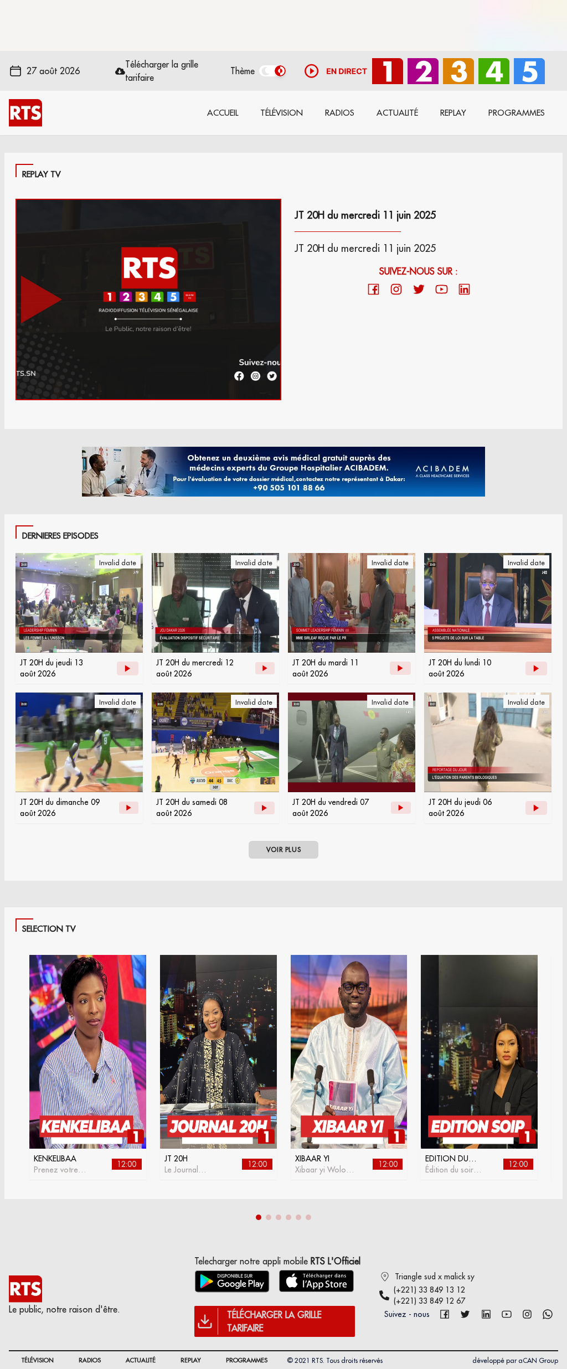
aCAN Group (538, 1360)
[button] (258, 1217)
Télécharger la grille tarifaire (161, 71)
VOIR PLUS (283, 849)
